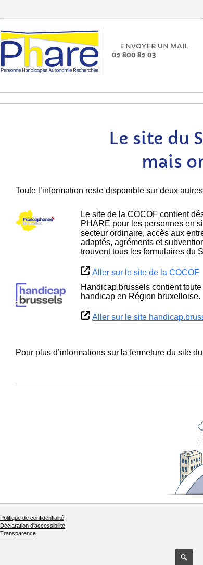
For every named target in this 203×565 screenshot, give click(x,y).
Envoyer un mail (154, 46)
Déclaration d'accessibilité (32, 525)
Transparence (18, 533)
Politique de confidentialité (32, 518)
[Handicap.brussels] (41, 294)
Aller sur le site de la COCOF (145, 272)
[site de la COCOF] (41, 221)
